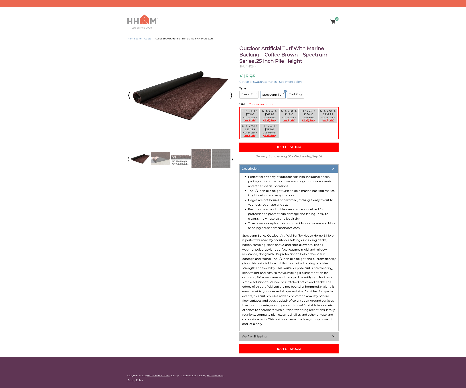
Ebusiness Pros (215, 375)
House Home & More (158, 375)
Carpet (148, 38)
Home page (134, 38)
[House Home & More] (142, 22)
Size (242, 104)
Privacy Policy (135, 380)
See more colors (290, 81)
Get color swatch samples (258, 81)
